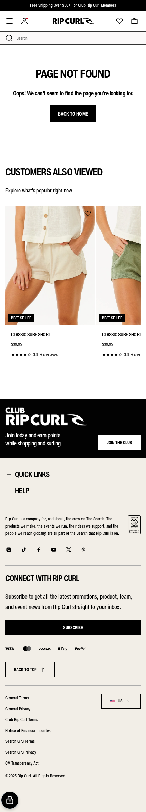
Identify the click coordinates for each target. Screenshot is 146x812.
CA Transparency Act (22, 763)
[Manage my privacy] (9, 800)
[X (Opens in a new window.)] (68, 549)
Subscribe (73, 627)
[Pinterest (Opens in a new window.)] (83, 549)
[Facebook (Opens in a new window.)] (38, 549)
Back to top (25, 669)
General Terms (17, 698)
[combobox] (121, 701)
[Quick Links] (8, 474)
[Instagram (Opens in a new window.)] (8, 549)
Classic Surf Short (31, 334)
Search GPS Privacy (20, 752)
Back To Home (73, 114)
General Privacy (17, 709)
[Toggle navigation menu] (9, 21)
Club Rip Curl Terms (21, 719)
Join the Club (119, 442)
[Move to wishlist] (87, 213)
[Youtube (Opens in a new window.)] (53, 549)
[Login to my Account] (24, 21)
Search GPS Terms (20, 741)
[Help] (8, 490)
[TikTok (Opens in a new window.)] (23, 549)
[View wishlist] (119, 21)
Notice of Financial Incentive (28, 730)
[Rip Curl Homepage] (73, 21)
